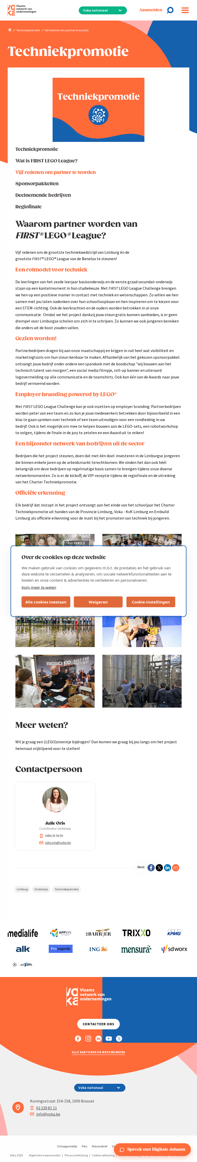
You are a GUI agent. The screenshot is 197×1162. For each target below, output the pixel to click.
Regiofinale (28, 207)
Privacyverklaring (76, 1155)
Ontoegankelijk (67, 1146)
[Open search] (171, 10)
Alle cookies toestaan (45, 601)
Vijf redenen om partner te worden (55, 172)
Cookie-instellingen (151, 601)
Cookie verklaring (103, 1155)
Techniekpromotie (36, 149)
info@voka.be (48, 1114)
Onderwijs (41, 889)
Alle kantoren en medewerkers (98, 1052)
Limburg (22, 889)
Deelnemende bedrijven (43, 195)
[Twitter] (159, 867)
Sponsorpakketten (36, 184)
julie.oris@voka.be (58, 843)
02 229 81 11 (46, 1107)
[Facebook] (151, 867)
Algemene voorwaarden (45, 1155)
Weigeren (98, 601)
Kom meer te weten (39, 587)
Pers (84, 1146)
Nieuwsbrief (99, 1146)
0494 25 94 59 (54, 836)
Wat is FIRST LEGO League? (46, 161)
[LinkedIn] (167, 867)
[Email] (175, 867)
